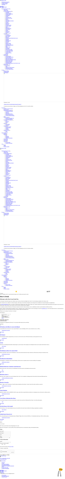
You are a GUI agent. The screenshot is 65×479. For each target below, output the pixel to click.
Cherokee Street (8, 14)
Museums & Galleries (9, 261)
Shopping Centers (8, 126)
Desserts (4, 346)
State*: (1, 436)
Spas (6, 131)
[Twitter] (1, 7)
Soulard (7, 30)
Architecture (7, 34)
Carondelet (7, 12)
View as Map (2, 319)
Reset (6, 454)
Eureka (7, 19)
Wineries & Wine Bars (9, 280)
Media (3, 466)
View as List (6, 319)
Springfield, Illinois (8, 62)
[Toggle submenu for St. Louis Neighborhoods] (12, 11)
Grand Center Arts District (10, 20)
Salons (7, 274)
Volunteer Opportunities (5, 468)
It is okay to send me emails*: (4, 443)
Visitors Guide (6, 10)
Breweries (7, 37)
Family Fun (7, 255)
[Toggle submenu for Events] (4, 212)
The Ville (7, 174)
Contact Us (1, 6)
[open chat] (60, 472)
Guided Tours (6, 54)
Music (7, 46)
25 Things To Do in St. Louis (8, 108)
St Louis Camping (6, 146)
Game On (7, 112)
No (4, 444)
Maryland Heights (8, 28)
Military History (8, 45)
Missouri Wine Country (9, 60)
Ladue (7, 26)
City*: (1, 434)
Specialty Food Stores (9, 143)
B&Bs (5, 145)
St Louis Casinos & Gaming (10, 115)
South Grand (8, 31)
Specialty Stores (8, 127)
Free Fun (7, 42)
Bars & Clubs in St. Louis (9, 114)
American (8, 330)
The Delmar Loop (8, 17)
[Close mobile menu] (0, 149)
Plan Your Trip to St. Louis (6, 8)
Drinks (5, 134)
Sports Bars (7, 267)
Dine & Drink (4, 132)
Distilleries (7, 39)
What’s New (6, 9)
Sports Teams (8, 124)
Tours (5, 116)
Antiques (7, 128)
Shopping (5, 268)
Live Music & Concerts (9, 111)
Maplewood (7, 27)
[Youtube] (2, 7)
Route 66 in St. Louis (9, 49)
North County (8, 29)
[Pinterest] (3, 7)
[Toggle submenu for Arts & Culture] (9, 117)
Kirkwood (7, 24)
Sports (5, 123)
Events (3, 212)
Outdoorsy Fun (8, 47)
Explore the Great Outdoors (8, 119)
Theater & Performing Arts (10, 118)
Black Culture (8, 36)
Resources (5, 64)
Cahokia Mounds (8, 56)
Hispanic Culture (8, 43)
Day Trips (5, 55)
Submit (1, 454)
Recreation (7, 121)
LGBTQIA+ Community (9, 187)
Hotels (5, 287)
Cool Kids (7, 181)
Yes (2, 444)
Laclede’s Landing (8, 25)
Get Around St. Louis (7, 206)
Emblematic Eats (8, 40)
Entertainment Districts (9, 113)
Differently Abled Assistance (10, 67)
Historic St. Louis (8, 44)
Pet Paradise (7, 48)
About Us (3, 462)
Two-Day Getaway (9, 52)
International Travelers (9, 68)
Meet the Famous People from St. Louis (12, 38)
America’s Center (4, 3)
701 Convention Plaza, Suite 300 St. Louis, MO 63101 (5, 459)
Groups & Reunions (5, 2)
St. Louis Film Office (5, 467)
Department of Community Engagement (8, 465)
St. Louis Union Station (9, 50)
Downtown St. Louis (9, 18)
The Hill (7, 22)
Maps (6, 66)
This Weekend (6, 72)
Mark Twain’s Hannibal (9, 58)
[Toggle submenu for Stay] (3, 286)
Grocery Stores (8, 142)
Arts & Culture (6, 117)
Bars (6, 135)
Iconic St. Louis (6, 109)
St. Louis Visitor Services (9, 69)
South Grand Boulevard (4, 304)
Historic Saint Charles (9, 61)
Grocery (5, 141)
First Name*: (2, 431)
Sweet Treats (6, 138)
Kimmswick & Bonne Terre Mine (11, 59)
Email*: (1, 441)
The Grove (7, 21)
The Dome (3, 4)
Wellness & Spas (6, 130)
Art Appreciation (8, 35)
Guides (5, 33)
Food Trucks (6, 140)
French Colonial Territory (9, 199)
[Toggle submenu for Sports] (6, 123)
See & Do (3, 107)
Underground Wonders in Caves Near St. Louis (13, 63)
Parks (6, 120)
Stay (2, 286)
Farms (7, 122)
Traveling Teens (8, 51)
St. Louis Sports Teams (9, 193)
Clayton (7, 16)
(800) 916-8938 (3, 460)
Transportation (8, 65)
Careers (3, 463)
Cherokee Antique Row (9, 156)
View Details (2, 347)
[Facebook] (0, 7)
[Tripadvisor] (5, 7)
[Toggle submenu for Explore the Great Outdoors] (12, 262)
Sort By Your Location (3, 320)
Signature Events (6, 71)
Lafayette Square (8, 168)
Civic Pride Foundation (5, 464)
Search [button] (2, 293)
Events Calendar (6, 70)
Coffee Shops (6, 139)
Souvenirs (7, 129)
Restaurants (5, 133)
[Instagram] (4, 7)
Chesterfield (7, 15)
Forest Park (7, 41)
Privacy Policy (11, 446)
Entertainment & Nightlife (8, 110)
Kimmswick (7, 23)
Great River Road (8, 200)
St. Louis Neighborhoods (7, 11)
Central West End (8, 155)
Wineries (7, 53)
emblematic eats (44, 308)
